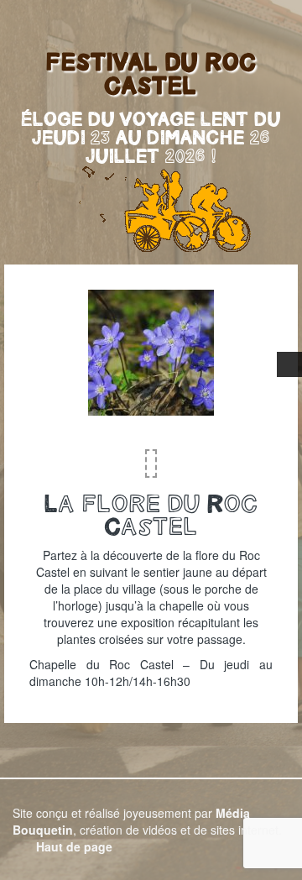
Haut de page (72, 846)
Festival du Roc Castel (151, 73)
